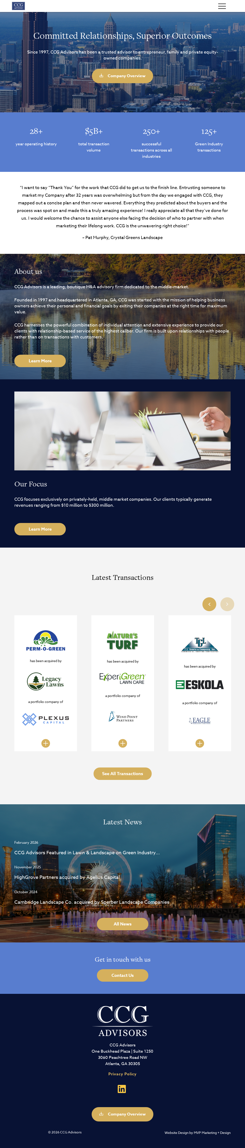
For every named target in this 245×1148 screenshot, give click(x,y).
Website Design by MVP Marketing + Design (198, 1132)
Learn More (40, 361)
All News (123, 924)
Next (227, 604)
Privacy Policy (122, 1074)
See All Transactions (122, 774)
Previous (209, 604)
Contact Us (122, 975)
